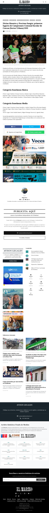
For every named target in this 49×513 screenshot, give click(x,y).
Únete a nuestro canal (35, 132)
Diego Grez (24, 197)
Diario (4, 499)
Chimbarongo (42, 352)
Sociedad (13, 379)
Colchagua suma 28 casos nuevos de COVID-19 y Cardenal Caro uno (37, 260)
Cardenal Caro (13, 20)
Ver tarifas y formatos (24, 237)
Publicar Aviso (13, 261)
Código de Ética (25, 499)
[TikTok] (16, 496)
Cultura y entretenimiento (23, 20)
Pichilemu (38, 20)
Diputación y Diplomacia (37, 264)
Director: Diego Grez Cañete (24, 505)
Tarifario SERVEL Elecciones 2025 (34, 501)
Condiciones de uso (11, 501)
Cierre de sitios (34, 255)
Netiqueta (32, 499)
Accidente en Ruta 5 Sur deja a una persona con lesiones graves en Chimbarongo (36, 356)
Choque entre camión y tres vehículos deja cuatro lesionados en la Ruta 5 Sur (12, 355)
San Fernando (19, 351)
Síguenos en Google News (15, 132)
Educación (32, 20)
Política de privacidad (21, 501)
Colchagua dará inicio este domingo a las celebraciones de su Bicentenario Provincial (36, 387)
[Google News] (19, 496)
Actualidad (5, 20)
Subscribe (40, 479)
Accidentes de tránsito (7, 351)
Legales (18, 499)
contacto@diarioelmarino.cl (25, 233)
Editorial (9, 499)
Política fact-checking (40, 499)
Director (14, 499)
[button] (3, 2)
